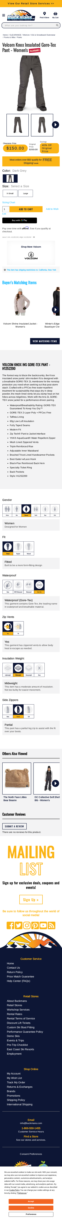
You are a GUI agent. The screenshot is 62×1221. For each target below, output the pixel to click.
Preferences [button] (22, 1193)
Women (26, 35)
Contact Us (13, 967)
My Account (14, 1073)
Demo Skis (13, 1036)
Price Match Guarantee (20, 976)
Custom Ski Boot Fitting (21, 1027)
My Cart (55, 18)
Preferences (31, 1214)
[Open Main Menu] (4, 15)
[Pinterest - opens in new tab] (35, 925)
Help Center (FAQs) (18, 980)
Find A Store (44, 18)
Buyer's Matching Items (19, 282)
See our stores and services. (31, 1140)
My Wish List (14, 1077)
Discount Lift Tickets (18, 1022)
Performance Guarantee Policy (25, 1031)
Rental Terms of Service (21, 1018)
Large (25, 193)
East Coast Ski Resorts (20, 1049)
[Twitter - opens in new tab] (18, 925)
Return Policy (15, 972)
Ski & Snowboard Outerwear (43, 35)
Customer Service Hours (31, 1131)
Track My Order (16, 1082)
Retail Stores (14, 1005)
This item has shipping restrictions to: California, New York (31, 270)
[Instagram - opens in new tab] (27, 925)
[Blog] (51, 925)
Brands (11, 1091)
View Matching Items (45, 341)
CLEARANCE (15, 35)
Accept (31, 1201)
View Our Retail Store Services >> (31, 3)
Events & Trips (15, 1040)
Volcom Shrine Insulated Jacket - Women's (20, 325)
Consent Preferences (31, 1154)
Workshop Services (18, 1009)
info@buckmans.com (31, 1123)
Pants (19, 37)
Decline (31, 1208)
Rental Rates (14, 1014)
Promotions (13, 1095)
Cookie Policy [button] (14, 1190)
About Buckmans (17, 1000)
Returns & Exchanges (19, 1086)
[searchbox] (57, 25)
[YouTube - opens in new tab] (43, 925)
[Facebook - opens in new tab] (10, 925)
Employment (14, 1053)
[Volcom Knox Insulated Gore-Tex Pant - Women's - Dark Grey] (17, 125)
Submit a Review (14, 826)
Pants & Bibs (9, 37)
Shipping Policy (16, 1099)
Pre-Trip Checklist (17, 1044)
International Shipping (20, 1104)
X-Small (10, 193)
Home (5, 35)
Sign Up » (31, 899)
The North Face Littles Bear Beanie (15, 798)
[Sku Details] (34, 237)
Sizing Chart (8, 202)
